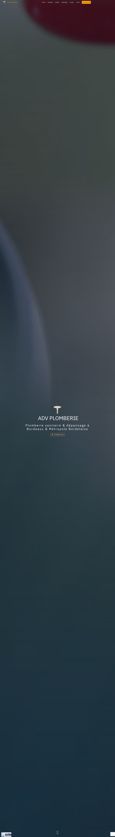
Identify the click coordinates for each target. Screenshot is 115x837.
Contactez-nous (58, 434)
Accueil (43, 2)
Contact (78, 2)
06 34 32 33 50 (86, 2)
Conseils (72, 2)
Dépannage (64, 2)
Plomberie (50, 2)
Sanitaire (57, 2)
